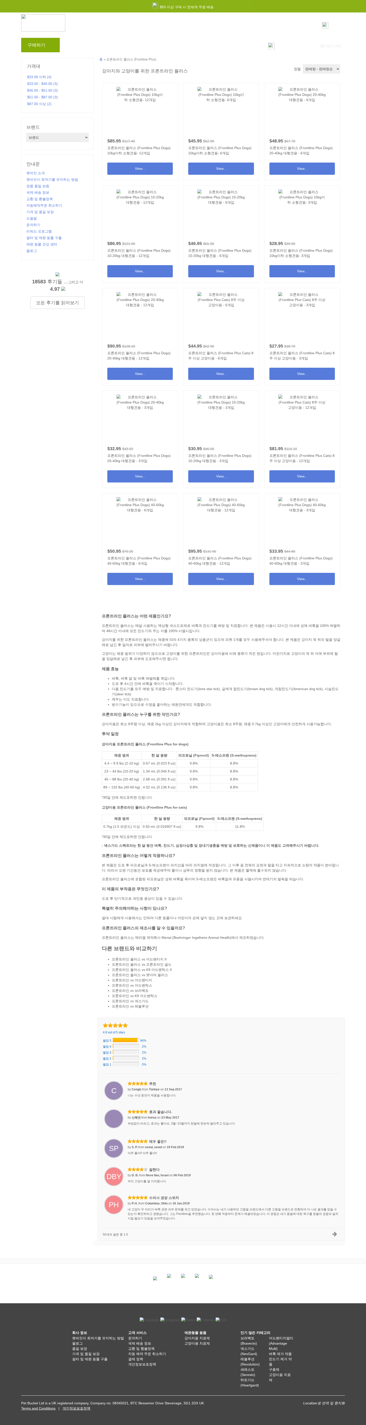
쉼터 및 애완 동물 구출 (44, 238)
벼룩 (194, 626)
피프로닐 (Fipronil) (193, 755)
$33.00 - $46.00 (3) (42, 84)
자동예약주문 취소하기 (44, 205)
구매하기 (36, 45)
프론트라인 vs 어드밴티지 (132, 980)
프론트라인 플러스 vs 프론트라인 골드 (142, 964)
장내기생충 (207, 845)
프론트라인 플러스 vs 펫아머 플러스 (140, 975)
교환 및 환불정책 (39, 199)
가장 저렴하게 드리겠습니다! (197, 7)
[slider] (115, 1025)
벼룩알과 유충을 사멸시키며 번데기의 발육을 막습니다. (261, 879)
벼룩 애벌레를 (149, 678)
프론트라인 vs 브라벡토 (130, 991)
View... (140, 130)
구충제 (274, 1369)
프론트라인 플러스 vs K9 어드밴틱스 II (142, 970)
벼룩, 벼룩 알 (122, 678)
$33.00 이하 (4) (39, 77)
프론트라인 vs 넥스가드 (130, 1001)
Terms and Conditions (38, 1408)
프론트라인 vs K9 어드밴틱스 (134, 996)
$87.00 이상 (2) (39, 104)
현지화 (339, 1403)
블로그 (93, 46)
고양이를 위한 (177, 653)
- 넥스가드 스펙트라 (117, 845)
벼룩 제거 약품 (280, 1354)
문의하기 (166, 46)
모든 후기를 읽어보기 (57, 302)
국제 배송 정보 (37, 192)
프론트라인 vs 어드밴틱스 (132, 985)
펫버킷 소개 (35, 173)
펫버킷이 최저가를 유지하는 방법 (52, 179)
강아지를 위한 (113, 640)
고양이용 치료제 (197, 1343)
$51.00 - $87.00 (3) (42, 97)
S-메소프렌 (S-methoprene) (234, 755)
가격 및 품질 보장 (40, 212)
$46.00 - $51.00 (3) (42, 90)
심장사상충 (184, 845)
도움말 (145, 46)
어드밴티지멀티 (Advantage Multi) (281, 1343)
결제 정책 (135, 1359)
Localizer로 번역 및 (318, 1403)
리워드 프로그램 (119, 46)
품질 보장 (79, 1349)
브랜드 (74, 46)
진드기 (208, 626)
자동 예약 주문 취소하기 (147, 1354)
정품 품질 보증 (37, 186)
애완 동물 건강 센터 (41, 244)
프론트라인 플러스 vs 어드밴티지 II (139, 959)
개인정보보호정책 (142, 1364)
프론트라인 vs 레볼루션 (130, 1006)
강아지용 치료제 (197, 1338)
